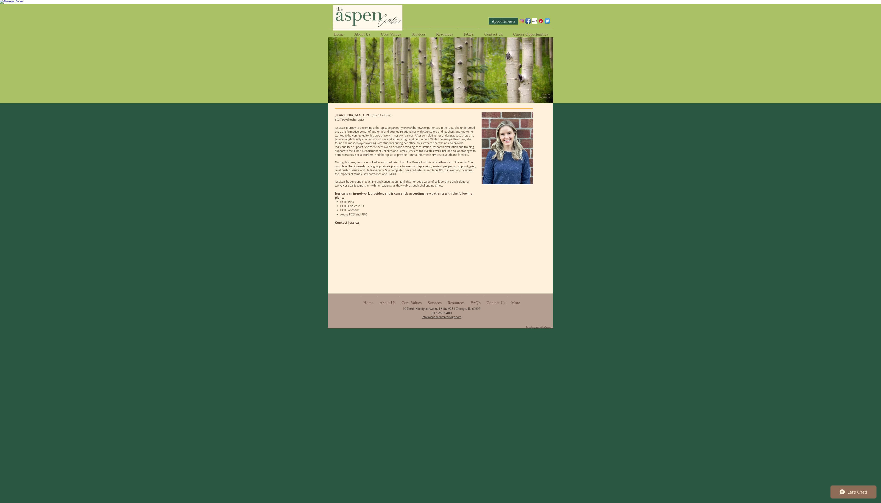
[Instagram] (521, 21)
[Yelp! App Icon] (534, 21)
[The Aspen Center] (440, 2)
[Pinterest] (541, 21)
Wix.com (547, 327)
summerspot (545, 97)
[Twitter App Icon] (547, 21)
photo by (546, 94)
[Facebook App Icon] (528, 21)
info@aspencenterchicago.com (441, 317)
